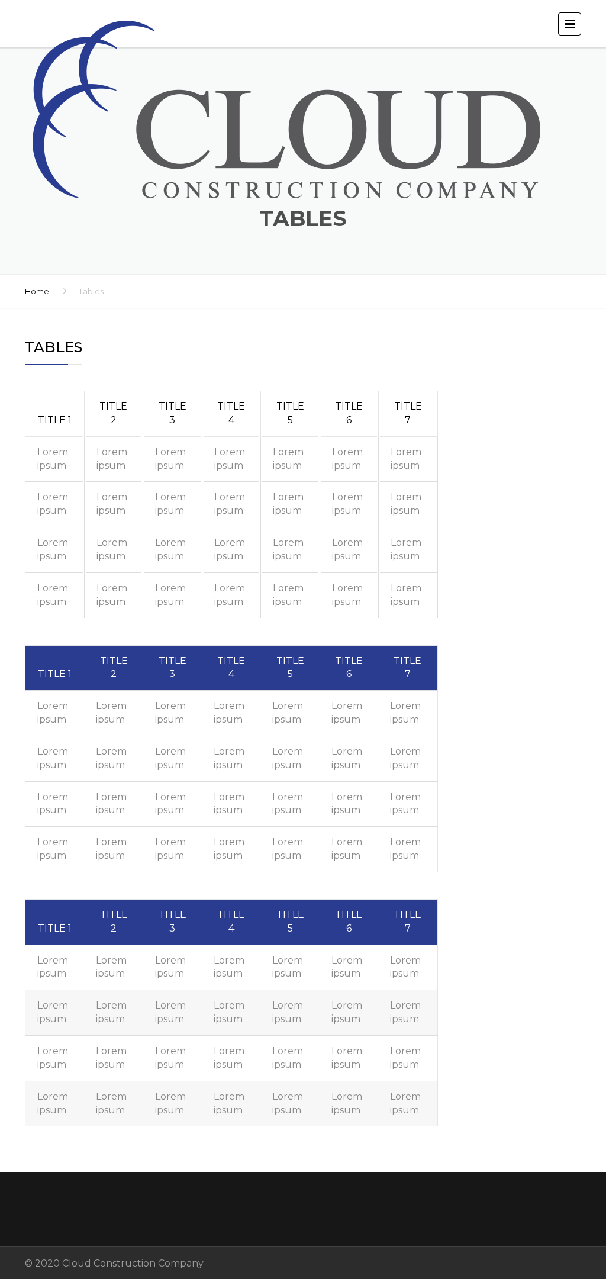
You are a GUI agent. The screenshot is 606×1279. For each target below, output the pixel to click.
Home (37, 291)
